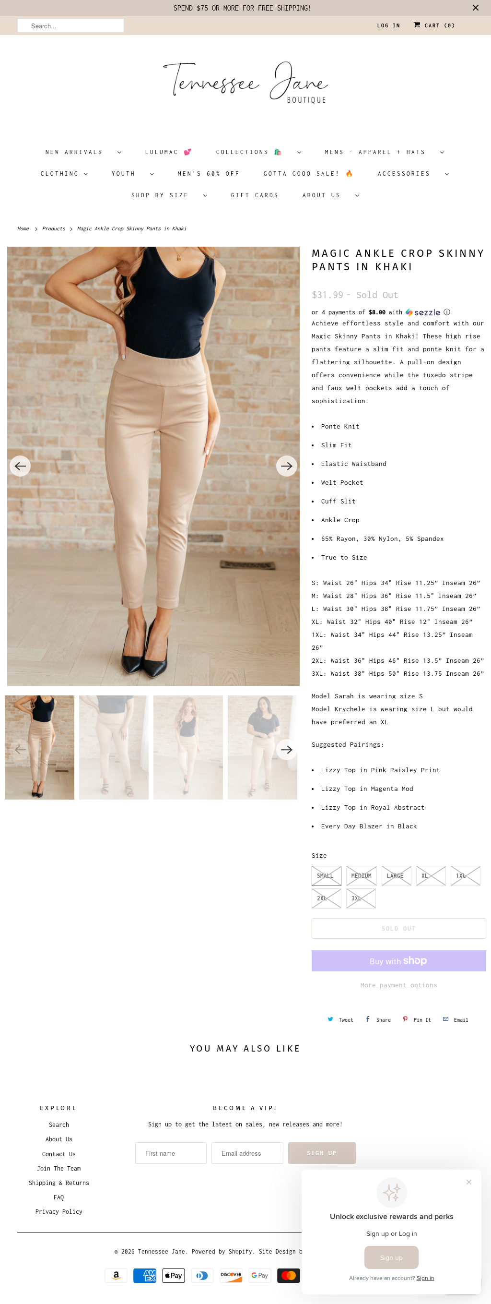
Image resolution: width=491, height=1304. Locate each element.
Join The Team (59, 1168)
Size (319, 855)
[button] (399, 312)
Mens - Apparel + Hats (380, 152)
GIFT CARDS (255, 195)
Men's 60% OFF (209, 173)
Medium (361, 876)
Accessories (409, 173)
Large (395, 876)
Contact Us (59, 1154)
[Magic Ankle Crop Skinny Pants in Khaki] (153, 466)
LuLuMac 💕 (169, 152)
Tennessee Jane (161, 1251)
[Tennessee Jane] (245, 86)
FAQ (59, 1197)
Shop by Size (165, 195)
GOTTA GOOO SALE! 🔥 (309, 173)
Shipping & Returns (59, 1182)
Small (325, 876)
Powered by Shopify (222, 1251)
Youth (128, 173)
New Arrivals (79, 152)
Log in (388, 25)
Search (59, 1124)
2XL (322, 898)
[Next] (286, 466)
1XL (461, 876)
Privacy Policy (58, 1211)
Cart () (438, 25)
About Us (327, 195)
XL (424, 876)
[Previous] (20, 466)
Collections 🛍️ (254, 152)
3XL (356, 898)
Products (55, 228)
